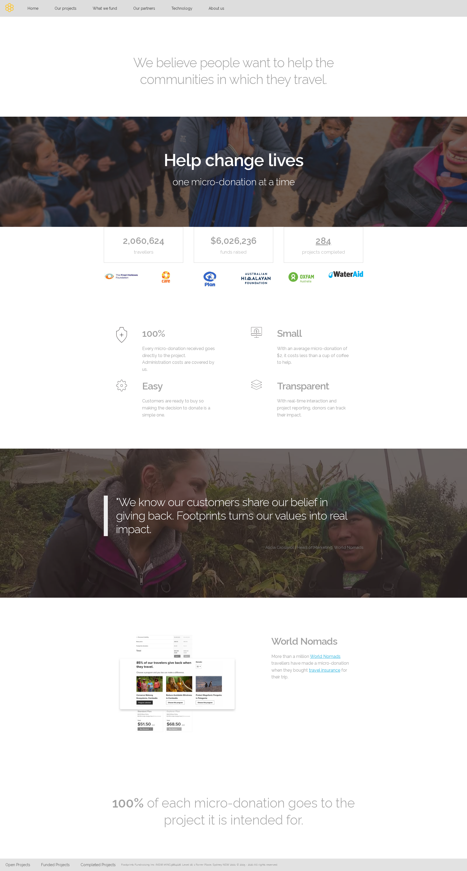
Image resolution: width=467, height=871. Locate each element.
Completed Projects (98, 865)
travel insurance (324, 670)
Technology (181, 8)
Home (33, 8)
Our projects (65, 8)
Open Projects (17, 865)
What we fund (105, 8)
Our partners (144, 8)
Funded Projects (55, 865)
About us (216, 8)
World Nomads (325, 656)
